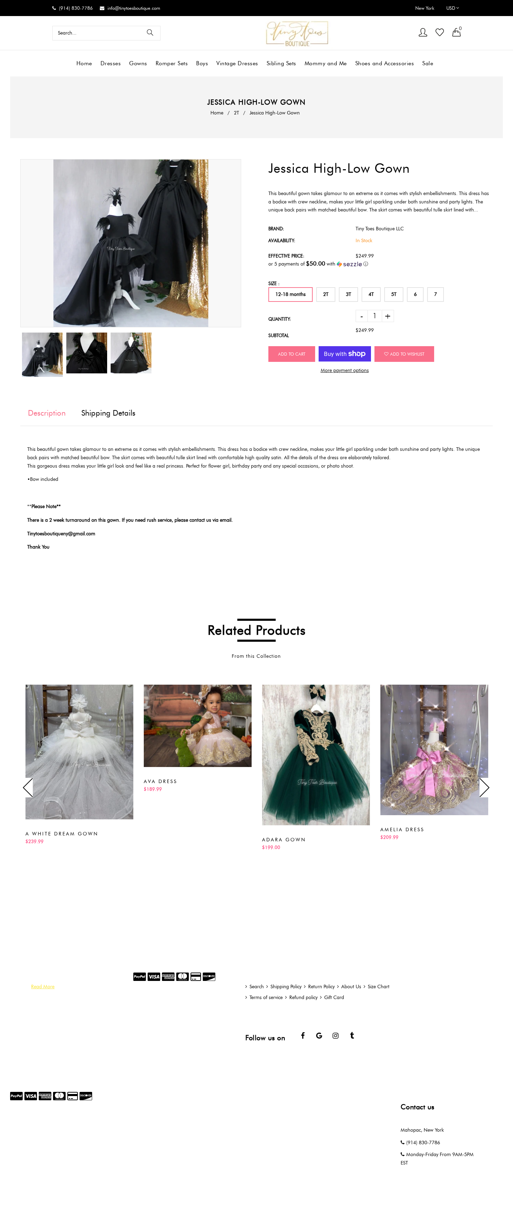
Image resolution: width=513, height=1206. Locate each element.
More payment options (345, 370)
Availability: (281, 240)
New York (424, 8)
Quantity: (279, 319)
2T (236, 113)
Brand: (276, 228)
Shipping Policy (286, 987)
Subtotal (278, 335)
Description (47, 413)
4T (371, 294)
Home (216, 113)
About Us (351, 987)
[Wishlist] (440, 32)
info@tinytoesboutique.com (133, 8)
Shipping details (108, 413)
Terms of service (266, 997)
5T (393, 294)
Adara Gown (284, 840)
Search (257, 987)
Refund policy (303, 997)
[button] (380, 263)
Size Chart (378, 987)
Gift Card (334, 997)
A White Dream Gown (61, 834)
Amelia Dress (402, 830)
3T (348, 294)
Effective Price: (286, 256)
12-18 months (290, 294)
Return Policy (321, 987)
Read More (42, 987)
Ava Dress (160, 781)
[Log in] (423, 32)
